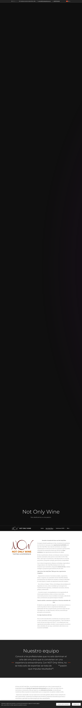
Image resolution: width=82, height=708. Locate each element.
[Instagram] (14, 1)
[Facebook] (12, 1)
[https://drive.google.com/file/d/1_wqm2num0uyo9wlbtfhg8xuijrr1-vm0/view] (16, 1)
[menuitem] (42, 528)
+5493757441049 (56, 1)
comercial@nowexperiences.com (44, 1)
